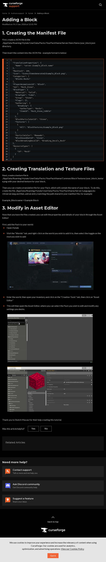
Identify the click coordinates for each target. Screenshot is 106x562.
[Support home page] (12, 5)
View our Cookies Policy (72, 549)
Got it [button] (53, 555)
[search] (100, 5)
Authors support (17, 13)
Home (4, 13)
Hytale (30, 13)
